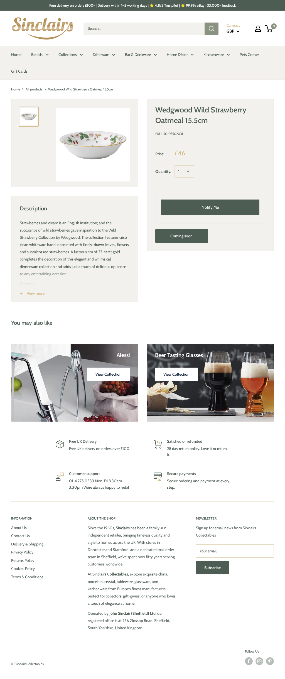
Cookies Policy (23, 568)
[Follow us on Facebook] (249, 661)
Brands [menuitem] (37, 54)
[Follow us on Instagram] (259, 661)
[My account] (258, 29)
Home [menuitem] (16, 54)
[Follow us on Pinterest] (270, 661)
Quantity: (163, 171)
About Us (19, 527)
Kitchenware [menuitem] (213, 54)
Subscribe (212, 567)
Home (15, 89)
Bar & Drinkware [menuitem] (138, 54)
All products (34, 89)
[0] (269, 28)
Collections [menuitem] (67, 54)
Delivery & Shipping (27, 544)
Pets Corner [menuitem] (249, 54)
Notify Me (210, 207)
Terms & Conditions (27, 576)
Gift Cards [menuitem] (19, 71)
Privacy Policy (22, 552)
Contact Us (20, 535)
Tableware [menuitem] (101, 54)
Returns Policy (22, 560)
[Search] (211, 29)
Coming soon (181, 235)
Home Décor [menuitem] (177, 54)
